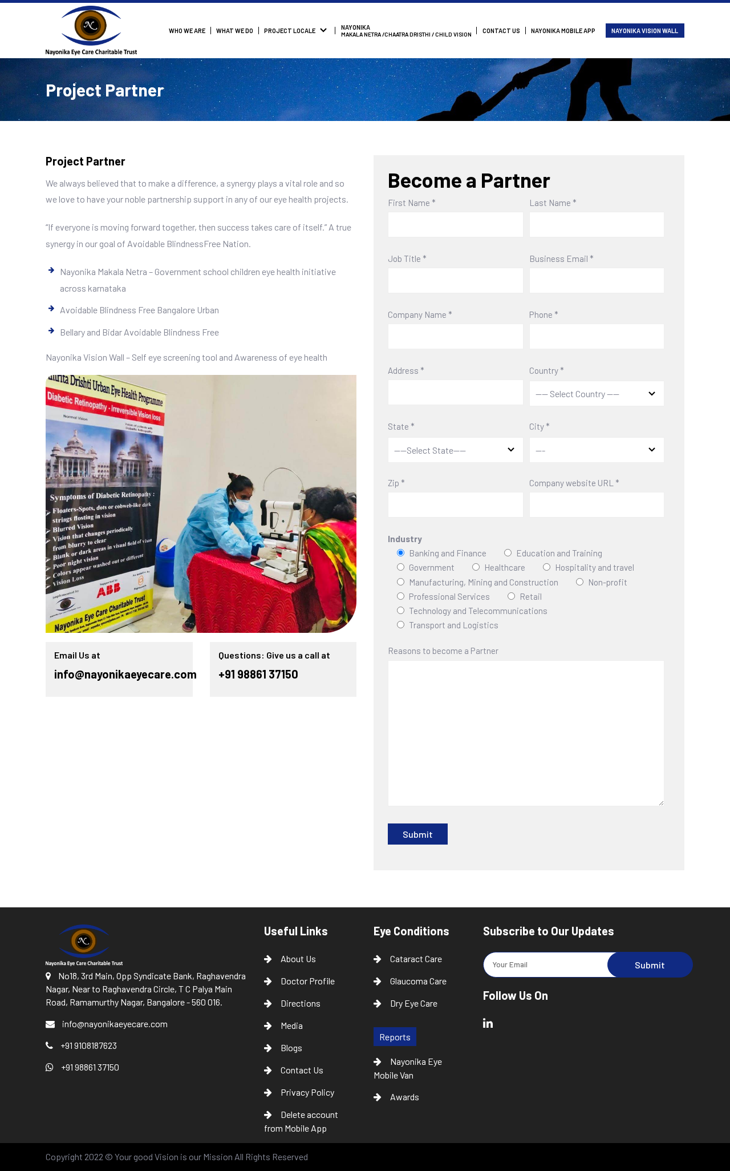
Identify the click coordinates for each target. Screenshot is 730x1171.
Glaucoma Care (418, 980)
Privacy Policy (307, 1092)
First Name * (412, 203)
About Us (298, 958)
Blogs (291, 1047)
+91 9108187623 (88, 1045)
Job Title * (407, 259)
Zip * (396, 483)
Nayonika (406, 30)
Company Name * (420, 315)
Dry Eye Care (413, 1003)
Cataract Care (416, 958)
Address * (406, 370)
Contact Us (501, 30)
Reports (395, 1036)
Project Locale (289, 30)
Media (292, 1025)
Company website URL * (574, 483)
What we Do (234, 30)
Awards (404, 1096)
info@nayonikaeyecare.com (125, 674)
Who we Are (187, 30)
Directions (301, 1003)
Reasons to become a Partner (443, 651)
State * (401, 426)
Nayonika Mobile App (563, 30)
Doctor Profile (308, 980)
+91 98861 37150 (258, 674)
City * (539, 426)
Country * (546, 370)
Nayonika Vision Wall (644, 30)
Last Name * (553, 203)
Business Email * (561, 259)
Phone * (543, 315)
